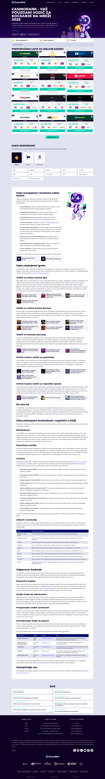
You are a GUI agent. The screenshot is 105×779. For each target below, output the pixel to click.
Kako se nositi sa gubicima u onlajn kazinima (50, 733)
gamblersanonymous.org (47, 638)
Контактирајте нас (76, 726)
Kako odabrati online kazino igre (50, 726)
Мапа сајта (76, 776)
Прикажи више (52, 137)
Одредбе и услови (30, 776)
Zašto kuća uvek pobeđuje (50, 723)
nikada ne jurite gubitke (46, 588)
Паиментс (75, 2)
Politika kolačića (54, 776)
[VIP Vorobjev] (48, 763)
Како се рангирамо (76, 731)
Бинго (26, 723)
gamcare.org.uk (45, 651)
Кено (26, 726)
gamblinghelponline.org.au (48, 655)
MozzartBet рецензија (52, 70)
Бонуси (67, 2)
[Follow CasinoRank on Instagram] (78, 750)
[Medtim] (36, 763)
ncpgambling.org (46, 642)
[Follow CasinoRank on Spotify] (88, 750)
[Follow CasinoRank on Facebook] (74, 750)
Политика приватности (76, 733)
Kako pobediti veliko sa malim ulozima (50, 728)
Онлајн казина (50, 2)
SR (13, 750)
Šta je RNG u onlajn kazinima (50, 731)
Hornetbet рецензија (25, 91)
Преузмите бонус (25, 67)
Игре (59, 2)
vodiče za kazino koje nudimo (41, 273)
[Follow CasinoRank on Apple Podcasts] (91, 750)
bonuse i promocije (38, 219)
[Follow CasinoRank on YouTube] (85, 750)
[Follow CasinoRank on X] (81, 750)
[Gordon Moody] (72, 763)
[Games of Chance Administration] (25, 763)
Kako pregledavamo (76, 728)
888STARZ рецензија (52, 91)
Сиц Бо (26, 728)
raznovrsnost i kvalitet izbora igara (49, 222)
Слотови (26, 731)
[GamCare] (59, 763)
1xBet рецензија (80, 70)
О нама (76, 723)
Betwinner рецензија (25, 70)
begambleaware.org (46, 646)
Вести (91, 2)
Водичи (84, 2)
